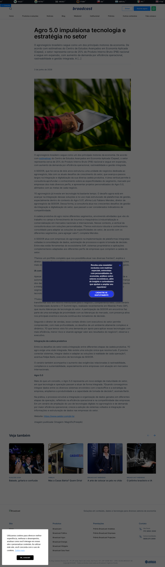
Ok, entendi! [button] (25, 558)
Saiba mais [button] (20, 550)
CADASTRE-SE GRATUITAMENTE (101, 294)
